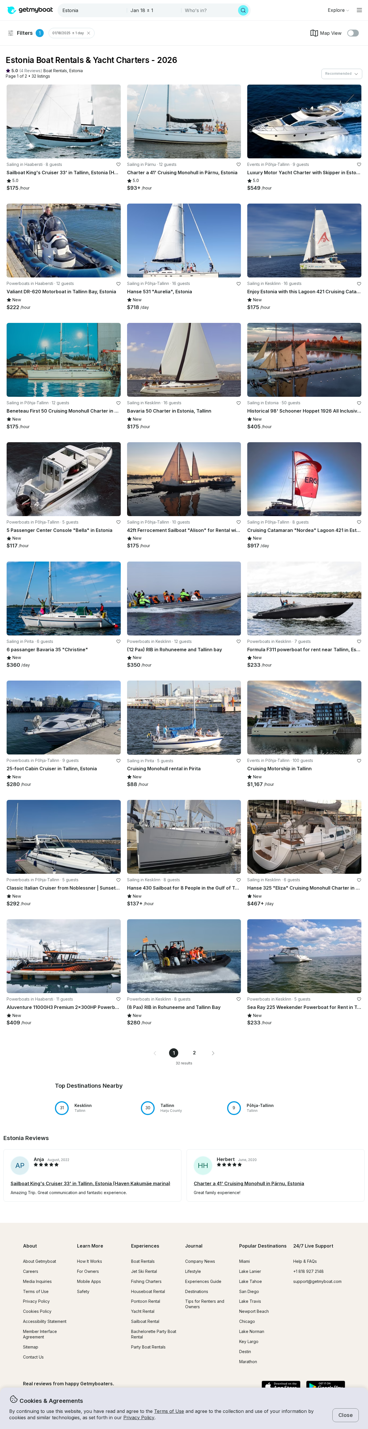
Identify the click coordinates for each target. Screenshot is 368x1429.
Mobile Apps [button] (89, 1281)
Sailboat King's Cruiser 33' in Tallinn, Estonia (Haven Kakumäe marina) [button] (90, 1183)
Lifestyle (193, 1271)
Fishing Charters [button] (146, 1281)
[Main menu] (359, 10)
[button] (55, 71)
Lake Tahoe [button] (250, 1281)
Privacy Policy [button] (138, 1417)
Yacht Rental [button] (142, 1311)
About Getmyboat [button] (39, 1261)
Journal (193, 1246)
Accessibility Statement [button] (44, 1321)
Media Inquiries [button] (37, 1281)
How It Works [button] (89, 1261)
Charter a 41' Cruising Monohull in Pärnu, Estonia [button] (249, 1183)
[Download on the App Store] (281, 1387)
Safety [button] (83, 1291)
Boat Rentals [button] (143, 1261)
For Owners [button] (88, 1271)
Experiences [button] (145, 1246)
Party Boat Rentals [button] (148, 1346)
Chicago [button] (247, 1321)
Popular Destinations (263, 1246)
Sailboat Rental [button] (145, 1321)
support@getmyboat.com (317, 1281)
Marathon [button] (248, 1361)
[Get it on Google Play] (325, 1387)
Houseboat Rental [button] (148, 1291)
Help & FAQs (305, 1261)
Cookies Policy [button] (37, 1311)
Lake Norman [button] (251, 1331)
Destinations (196, 1291)
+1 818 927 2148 (308, 1271)
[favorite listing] (118, 164)
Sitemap (30, 1346)
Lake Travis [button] (250, 1301)
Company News (200, 1261)
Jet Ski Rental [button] (144, 1271)
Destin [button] (245, 1351)
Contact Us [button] (33, 1357)
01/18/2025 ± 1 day (68, 33)
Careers (30, 1271)
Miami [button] (244, 1261)
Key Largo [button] (248, 1341)
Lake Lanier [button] (250, 1271)
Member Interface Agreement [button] (40, 1334)
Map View (331, 33)
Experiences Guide (203, 1281)
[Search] (243, 10)
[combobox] (92, 10)
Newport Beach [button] (254, 1311)
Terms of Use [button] (169, 1411)
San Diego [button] (249, 1291)
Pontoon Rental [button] (145, 1301)
